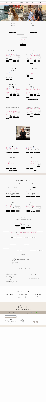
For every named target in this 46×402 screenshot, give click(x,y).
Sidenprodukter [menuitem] (21, 2)
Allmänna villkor (23, 318)
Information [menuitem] (27, 2)
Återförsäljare (23, 320)
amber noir (33, 23)
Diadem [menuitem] (16, 2)
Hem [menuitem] (1, 2)
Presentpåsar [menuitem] (12, 2)
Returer (23, 317)
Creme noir (13, 23)
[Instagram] (37, 321)
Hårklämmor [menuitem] (6, 2)
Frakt (23, 316)
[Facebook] (34, 321)
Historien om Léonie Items (23, 319)
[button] (12, 32)
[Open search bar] (42, 2)
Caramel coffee (23, 36)
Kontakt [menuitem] (33, 2)
